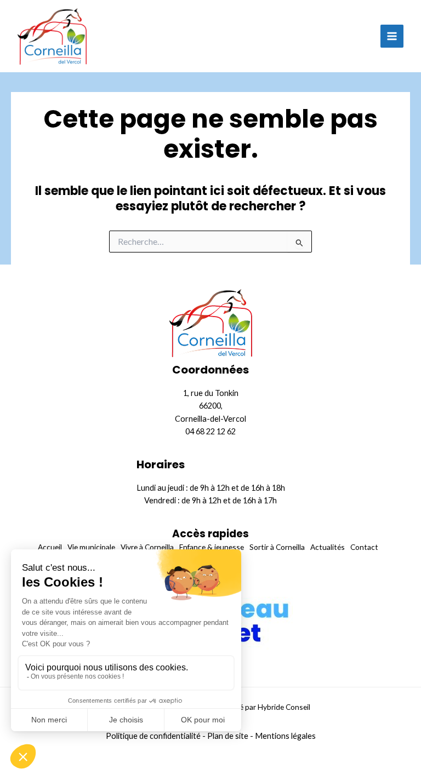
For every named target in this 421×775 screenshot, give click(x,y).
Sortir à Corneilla (277, 547)
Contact (364, 547)
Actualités (327, 547)
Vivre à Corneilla (147, 547)
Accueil (50, 547)
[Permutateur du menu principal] (391, 36)
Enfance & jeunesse (211, 547)
